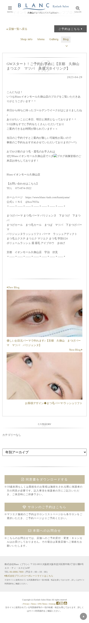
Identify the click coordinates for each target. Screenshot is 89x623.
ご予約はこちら (69, 28)
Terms (33, 604)
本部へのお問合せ (46, 530)
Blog (66, 40)
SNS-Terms (42, 604)
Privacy (26, 604)
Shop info (26, 40)
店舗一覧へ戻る (17, 28)
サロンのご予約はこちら (46, 507)
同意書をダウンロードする (46, 479)
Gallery (53, 40)
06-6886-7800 (17, 572)
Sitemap (52, 604)
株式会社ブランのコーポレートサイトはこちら (29, 576)
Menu (40, 40)
